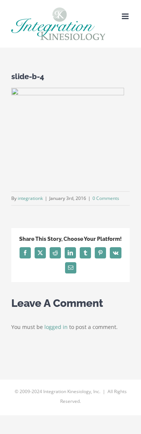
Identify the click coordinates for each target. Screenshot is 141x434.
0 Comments (105, 198)
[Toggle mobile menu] (126, 16)
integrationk (30, 198)
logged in (56, 326)
